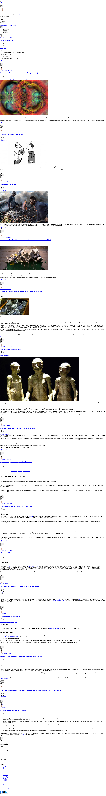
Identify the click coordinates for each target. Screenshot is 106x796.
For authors (5, 776)
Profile (1, 25)
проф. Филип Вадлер (33, 566)
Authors (4, 769)
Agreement (5, 779)
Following (5, 32)
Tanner (1, 37)
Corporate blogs (6, 784)
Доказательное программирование (47, 166)
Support (9, 793)
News (10, 25)
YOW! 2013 (10, 566)
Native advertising (6, 786)
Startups (4, 789)
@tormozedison (18, 275)
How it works (5, 775)
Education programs (7, 788)
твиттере (31, 516)
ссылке (22, 734)
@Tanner (21, 14)
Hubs (4, 768)
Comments (14, 25)
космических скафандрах (20, 572)
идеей (89, 435)
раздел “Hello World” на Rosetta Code (66, 443)
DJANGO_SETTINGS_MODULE (12, 636)
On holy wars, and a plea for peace (57, 600)
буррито (13, 572)
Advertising (5, 785)
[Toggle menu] (0, 1)
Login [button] (1, 7)
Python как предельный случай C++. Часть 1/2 (20, 471)
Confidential (5, 780)
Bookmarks (6, 29)
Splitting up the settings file (54, 628)
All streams (4, 1)
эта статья (17, 403)
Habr (7, 794)
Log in (4, 761)
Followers (5, 31)
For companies (6, 777)
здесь (80, 599)
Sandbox (4, 770)
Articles (5, 25)
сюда (100, 599)
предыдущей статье (8, 271)
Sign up (4, 762)
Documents (5, 778)
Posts (8, 25)
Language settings (4, 793)
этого (59, 599)
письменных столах (30, 572)
